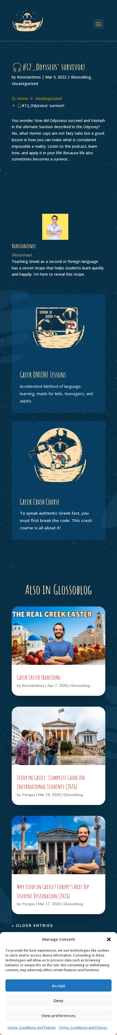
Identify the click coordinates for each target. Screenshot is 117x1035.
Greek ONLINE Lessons (43, 374)
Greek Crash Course (40, 502)
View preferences (58, 1015)
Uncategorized (25, 83)
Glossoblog (81, 77)
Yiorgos (28, 794)
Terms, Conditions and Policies (31, 1027)
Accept (58, 985)
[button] (109, 939)
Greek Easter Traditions (39, 677)
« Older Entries (32, 925)
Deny (58, 1000)
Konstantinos (29, 77)
